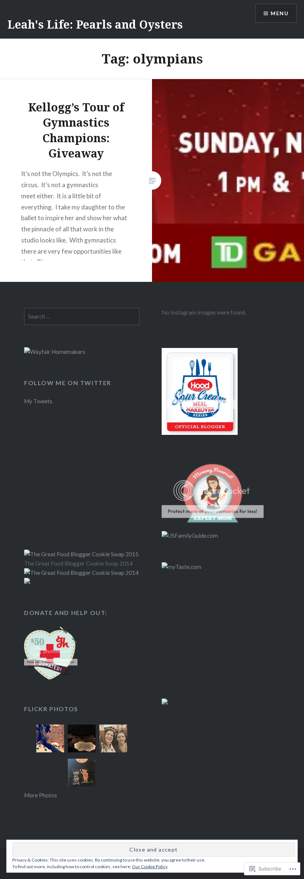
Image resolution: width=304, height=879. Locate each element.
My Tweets (38, 401)
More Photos (40, 795)
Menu (279, 13)
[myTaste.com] (181, 566)
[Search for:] (81, 316)
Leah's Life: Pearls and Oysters (95, 24)
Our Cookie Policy (150, 866)
